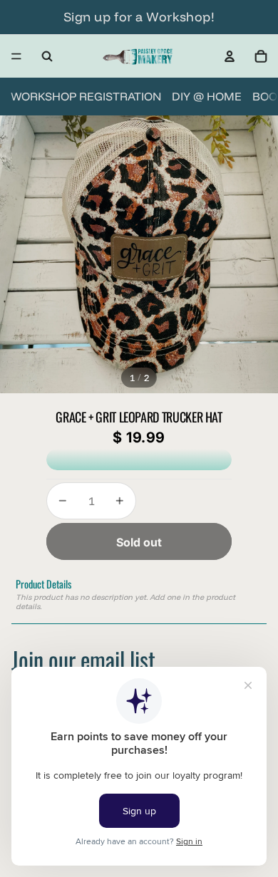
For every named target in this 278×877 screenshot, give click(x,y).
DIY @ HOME (207, 96)
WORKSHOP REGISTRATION (86, 96)
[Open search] (47, 56)
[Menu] (16, 56)
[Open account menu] (229, 56)
